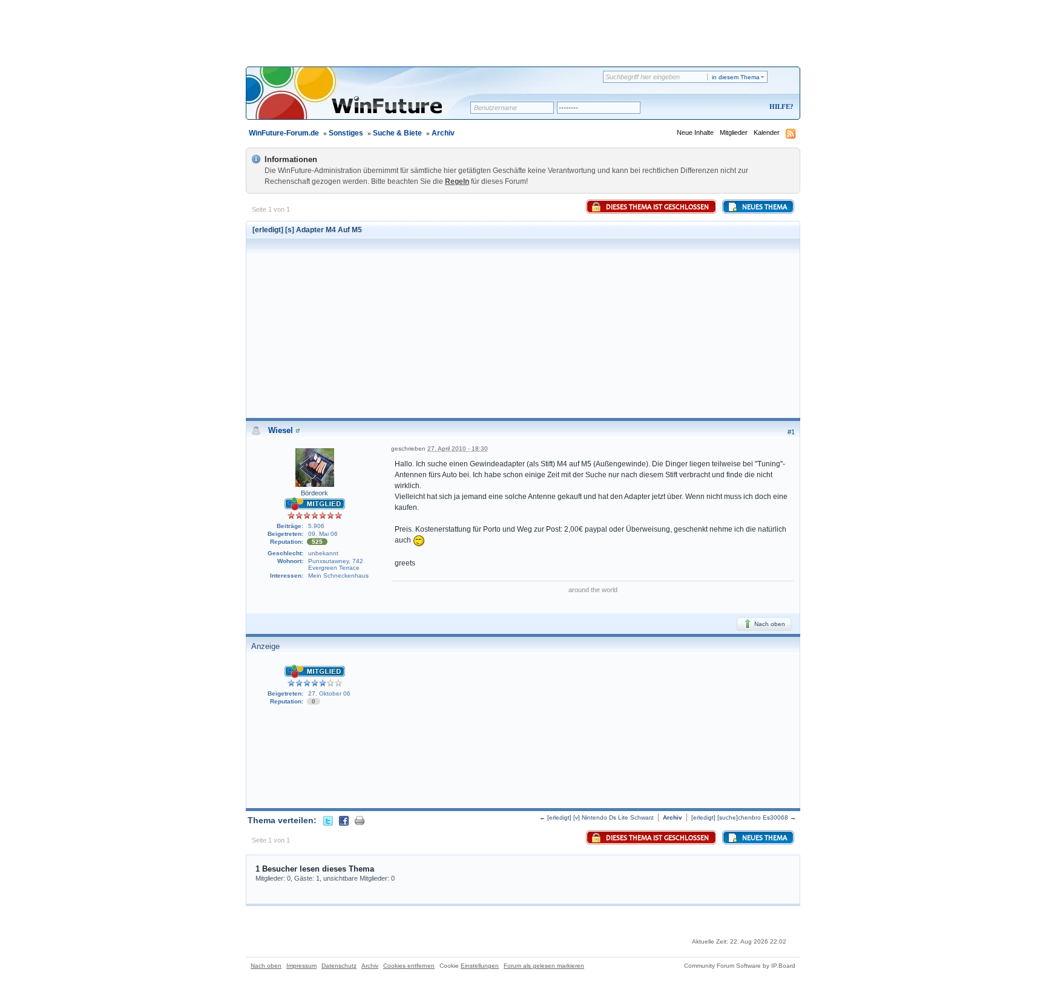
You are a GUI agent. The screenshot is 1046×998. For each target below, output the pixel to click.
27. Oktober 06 (329, 693)
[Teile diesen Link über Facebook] (344, 820)
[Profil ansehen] (297, 430)
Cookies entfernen (409, 965)
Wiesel (280, 430)
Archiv (443, 133)
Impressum (301, 965)
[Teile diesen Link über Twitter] (328, 820)
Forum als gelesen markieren (544, 965)
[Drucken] (359, 820)
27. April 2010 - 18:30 (457, 448)
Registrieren (731, 107)
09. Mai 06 (323, 533)
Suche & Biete (397, 133)
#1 (791, 431)
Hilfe (779, 106)
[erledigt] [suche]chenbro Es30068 (739, 817)
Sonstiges (346, 133)
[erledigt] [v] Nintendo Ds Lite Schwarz (600, 817)
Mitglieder (734, 132)
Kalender (767, 132)
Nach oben (768, 624)
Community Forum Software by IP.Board (739, 965)
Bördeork (314, 493)
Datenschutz (339, 965)
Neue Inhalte (695, 132)
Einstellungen (480, 965)
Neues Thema (763, 207)
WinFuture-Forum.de (284, 133)
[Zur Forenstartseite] (362, 101)
